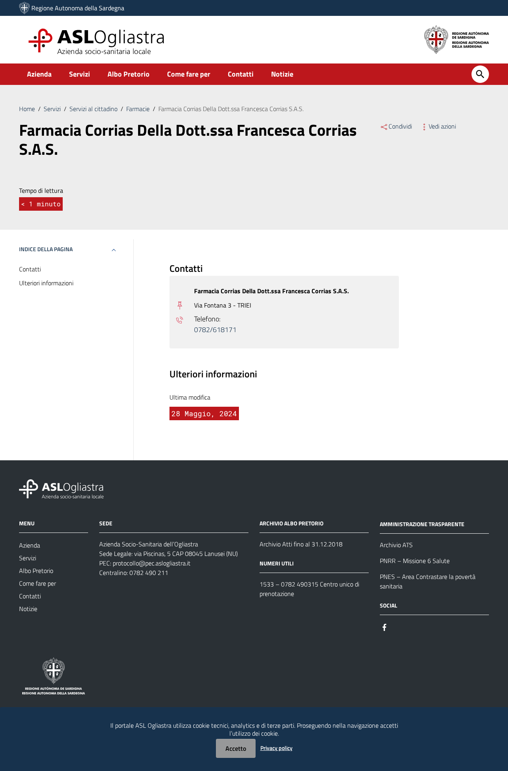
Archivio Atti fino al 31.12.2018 (301, 544)
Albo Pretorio (129, 74)
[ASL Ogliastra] (24, 8)
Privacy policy (276, 748)
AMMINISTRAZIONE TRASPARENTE (422, 524)
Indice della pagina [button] (46, 249)
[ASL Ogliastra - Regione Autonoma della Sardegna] (61, 488)
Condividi (400, 126)
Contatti (241, 74)
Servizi (79, 74)
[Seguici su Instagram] (399, 626)
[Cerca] (480, 74)
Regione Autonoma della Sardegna (77, 8)
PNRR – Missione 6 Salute (415, 560)
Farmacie (138, 108)
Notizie (282, 74)
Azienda (39, 74)
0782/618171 (215, 329)
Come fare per (188, 74)
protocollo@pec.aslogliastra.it (151, 563)
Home (27, 108)
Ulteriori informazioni (46, 283)
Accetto (235, 748)
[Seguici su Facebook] (384, 626)
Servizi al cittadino (93, 108)
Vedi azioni (442, 126)
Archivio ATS (396, 545)
